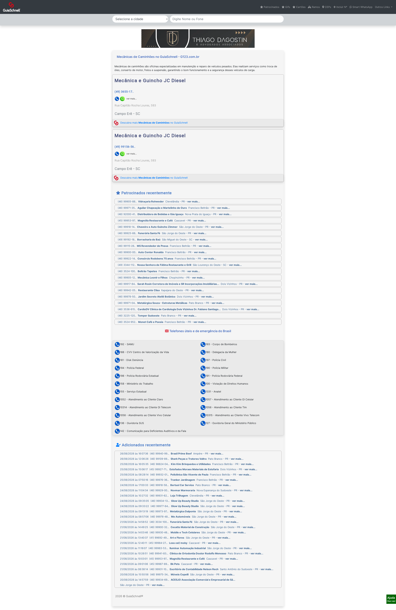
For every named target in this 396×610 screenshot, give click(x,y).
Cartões (300, 7)
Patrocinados (271, 7)
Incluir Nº (341, 7)
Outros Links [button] (382, 7)
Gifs (287, 7)
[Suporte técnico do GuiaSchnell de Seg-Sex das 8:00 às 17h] (391, 599)
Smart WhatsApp (362, 7)
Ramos (315, 7)
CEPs (327, 7)
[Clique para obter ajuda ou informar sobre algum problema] (391, 598)
